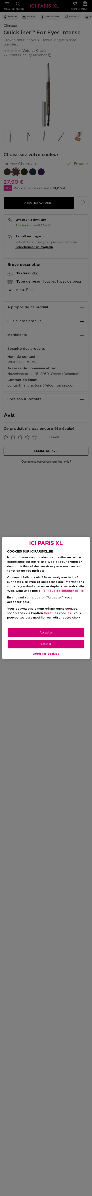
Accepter (46, 632)
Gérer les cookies (46, 653)
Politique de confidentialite (63, 591)
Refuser (46, 644)
